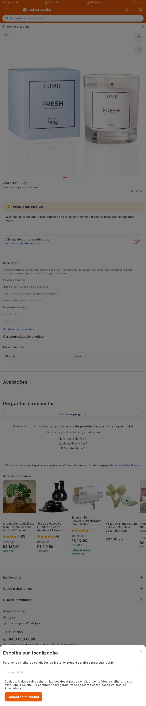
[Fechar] (141, 651)
